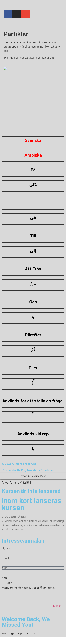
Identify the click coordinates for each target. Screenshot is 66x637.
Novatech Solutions (40, 470)
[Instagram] (16, 14)
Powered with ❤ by (14, 470)
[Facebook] (8, 14)
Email (5, 558)
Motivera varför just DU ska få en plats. (28, 587)
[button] (33, 5)
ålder (5, 568)
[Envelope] (25, 14)
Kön (4, 577)
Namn (6, 548)
